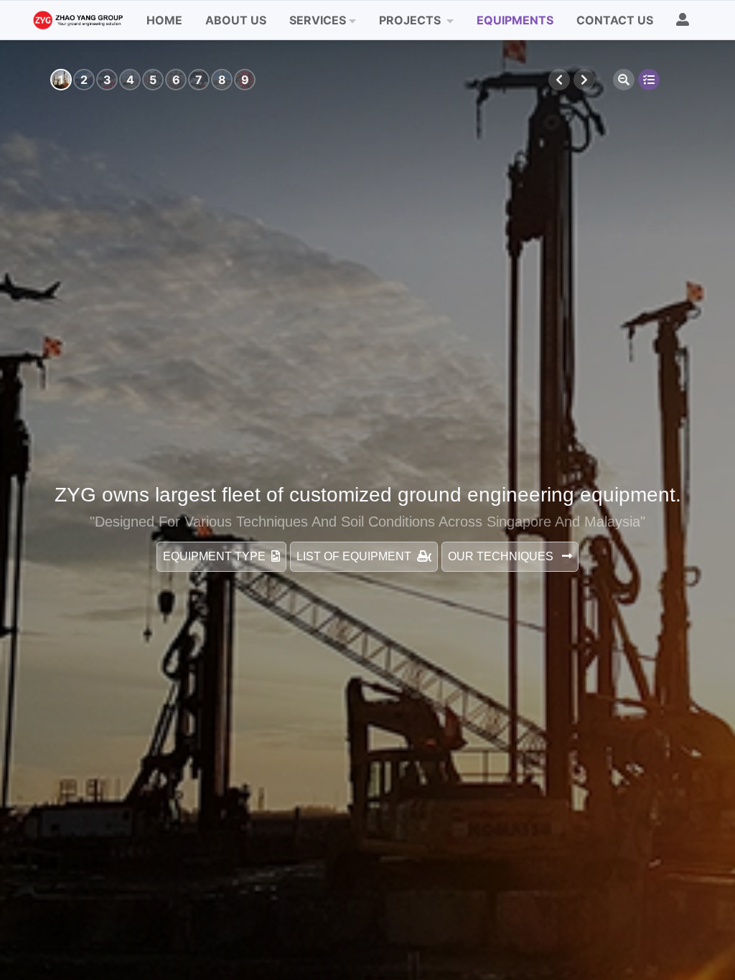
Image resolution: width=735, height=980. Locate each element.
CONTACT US (614, 20)
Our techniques (502, 556)
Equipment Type (214, 556)
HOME (164, 20)
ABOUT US (235, 20)
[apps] (688, 20)
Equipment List (649, 79)
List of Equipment (353, 556)
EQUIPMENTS (515, 20)
